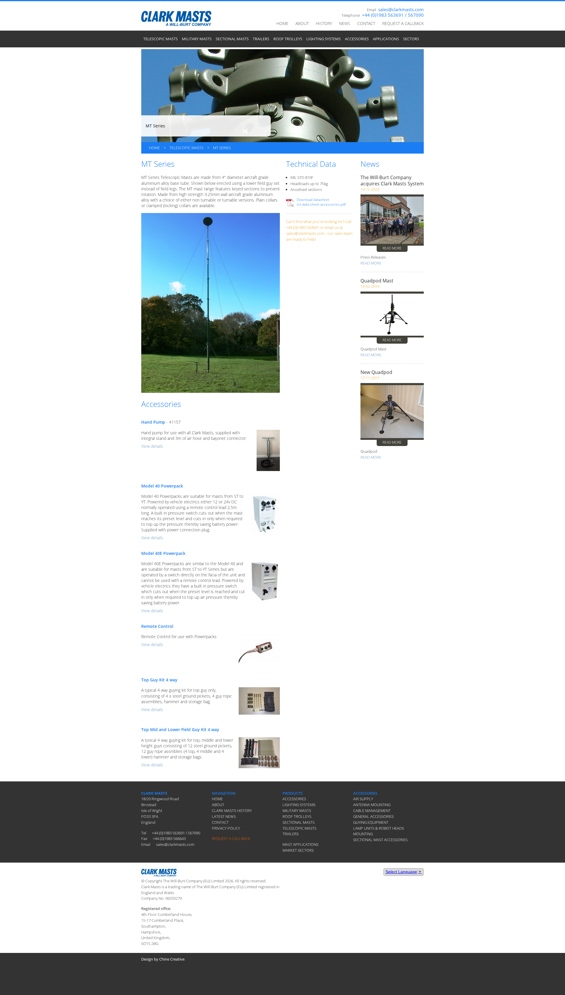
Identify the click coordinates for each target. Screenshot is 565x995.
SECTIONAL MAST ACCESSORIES (380, 839)
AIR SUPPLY (363, 798)
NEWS (344, 23)
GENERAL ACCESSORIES (373, 816)
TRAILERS (261, 38)
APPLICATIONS (386, 38)
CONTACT (366, 23)
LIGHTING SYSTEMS (323, 38)
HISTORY (324, 23)
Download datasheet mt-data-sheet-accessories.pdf (321, 202)
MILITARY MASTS (197, 38)
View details (152, 446)
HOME (282, 23)
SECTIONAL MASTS (232, 38)
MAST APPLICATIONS (300, 844)
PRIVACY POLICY (226, 828)
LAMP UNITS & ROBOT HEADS (378, 828)
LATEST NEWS (224, 816)
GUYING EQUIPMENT (370, 822)
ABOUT (302, 23)
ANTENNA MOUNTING (371, 804)
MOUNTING (363, 833)
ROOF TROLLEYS (287, 38)
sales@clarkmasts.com (401, 9)
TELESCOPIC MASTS (160, 38)
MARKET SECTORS (298, 850)
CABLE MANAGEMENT (371, 810)
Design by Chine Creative (163, 959)
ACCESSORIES (357, 38)
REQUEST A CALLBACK (403, 23)
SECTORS (411, 38)
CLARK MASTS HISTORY (232, 810)
